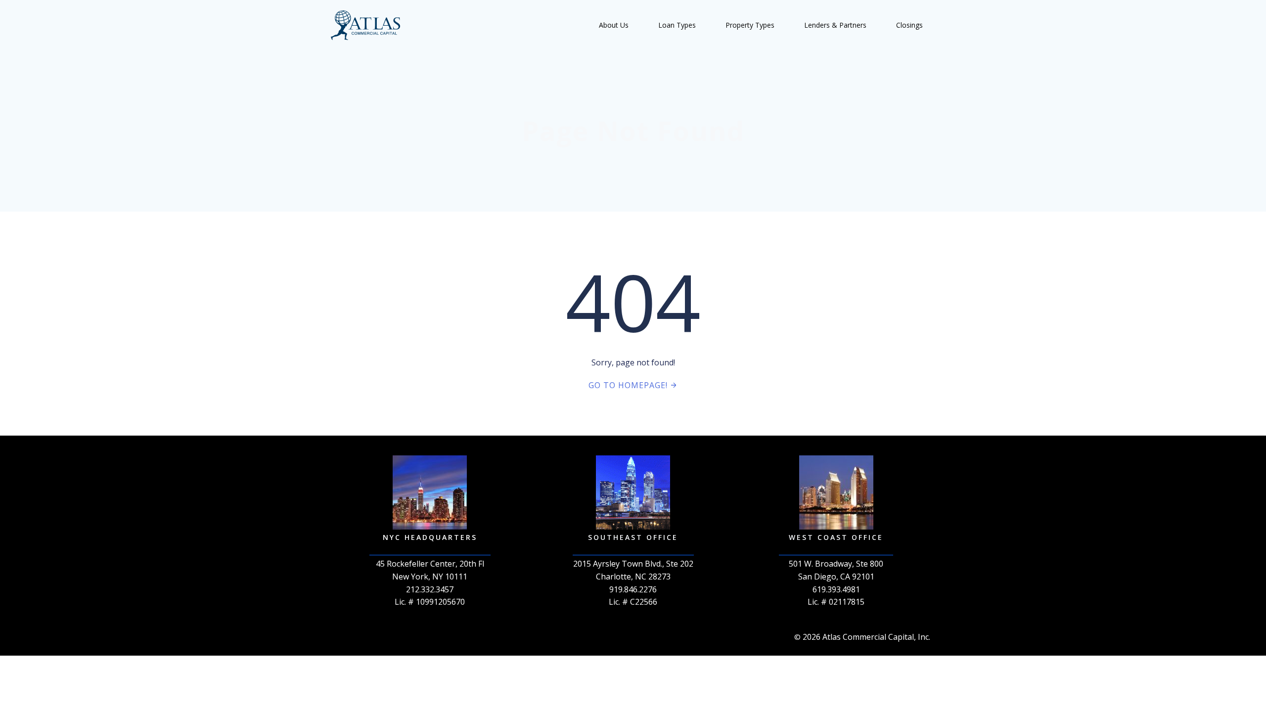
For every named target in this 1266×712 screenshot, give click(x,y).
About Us (614, 25)
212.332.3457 (429, 589)
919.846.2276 (633, 589)
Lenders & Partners (835, 25)
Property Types (749, 25)
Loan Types (677, 25)
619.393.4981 (836, 589)
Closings (909, 25)
